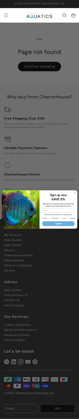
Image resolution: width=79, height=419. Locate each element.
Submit (58, 224)
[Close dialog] (75, 192)
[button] (64, 15)
